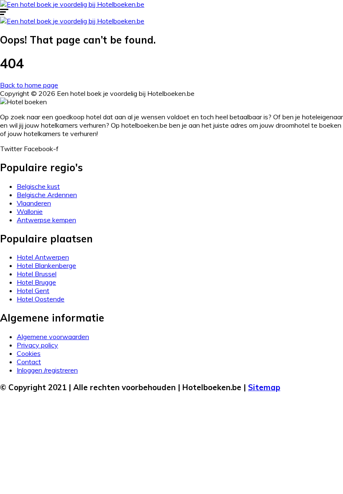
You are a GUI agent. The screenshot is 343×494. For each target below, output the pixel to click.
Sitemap (264, 387)
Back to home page (29, 85)
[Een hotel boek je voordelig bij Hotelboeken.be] (72, 4)
